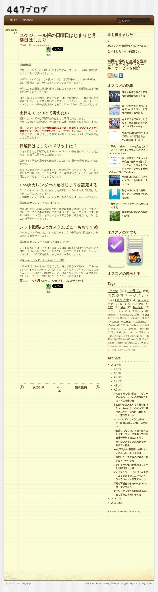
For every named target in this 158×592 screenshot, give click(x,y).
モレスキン (121, 318)
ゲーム (137, 346)
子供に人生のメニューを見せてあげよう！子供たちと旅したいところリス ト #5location (128, 150)
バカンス (115, 329)
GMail (119, 346)
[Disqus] (60, 342)
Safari (120, 343)
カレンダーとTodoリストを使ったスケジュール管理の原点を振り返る (135, 109)
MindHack (140, 321)
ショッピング (136, 336)
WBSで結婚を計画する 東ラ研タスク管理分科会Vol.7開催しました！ (135, 136)
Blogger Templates (129, 583)
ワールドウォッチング (123, 350)
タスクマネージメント (128, 295)
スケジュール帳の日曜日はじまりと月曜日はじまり (58, 37)
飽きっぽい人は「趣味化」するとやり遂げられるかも (135, 194)
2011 (114, 498)
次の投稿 (38, 387)
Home (13, 19)
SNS (141, 332)
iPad (140, 303)
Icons (86, 583)
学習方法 (132, 343)
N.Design (115, 583)
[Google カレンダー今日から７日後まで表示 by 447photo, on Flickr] (44, 241)
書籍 (134, 318)
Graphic (128, 346)
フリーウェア (118, 310)
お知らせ (144, 325)
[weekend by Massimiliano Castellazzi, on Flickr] (25, 64)
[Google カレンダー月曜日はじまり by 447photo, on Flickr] (40, 203)
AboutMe (27, 19)
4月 (116, 377)
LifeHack (122, 300)
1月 (116, 389)
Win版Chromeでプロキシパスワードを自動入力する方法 (135, 180)
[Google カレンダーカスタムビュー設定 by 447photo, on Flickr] (42, 260)
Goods (132, 325)
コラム (134, 291)
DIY (123, 325)
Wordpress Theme (100, 583)
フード (127, 321)
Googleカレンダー (42, 45)
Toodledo (138, 307)
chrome (111, 314)
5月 (116, 373)
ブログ (145, 318)
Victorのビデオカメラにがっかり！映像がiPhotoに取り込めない (130, 423)
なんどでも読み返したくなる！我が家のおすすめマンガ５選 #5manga (135, 123)
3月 (116, 381)
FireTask (111, 346)
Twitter (115, 321)
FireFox (142, 339)
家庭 (128, 303)
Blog (113, 332)
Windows (112, 325)
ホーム (60, 389)
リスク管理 (130, 329)
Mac (123, 307)
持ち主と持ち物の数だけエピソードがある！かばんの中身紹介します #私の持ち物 (130, 397)
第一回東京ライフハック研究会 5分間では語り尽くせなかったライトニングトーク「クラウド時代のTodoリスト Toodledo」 (128, 165)
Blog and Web (147, 583)
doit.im (111, 343)
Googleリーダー (127, 332)
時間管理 (118, 339)
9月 (116, 369)
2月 (116, 385)
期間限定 (144, 329)
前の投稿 (81, 387)
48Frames (131, 339)
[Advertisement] (127, 537)
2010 (114, 502)
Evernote (139, 311)
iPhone (113, 291)
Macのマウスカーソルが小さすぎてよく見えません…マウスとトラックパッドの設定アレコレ (130, 476)
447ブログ (26, 583)
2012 (114, 364)
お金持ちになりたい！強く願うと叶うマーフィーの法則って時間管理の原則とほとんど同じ (130, 434)
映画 (143, 343)
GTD (110, 307)
